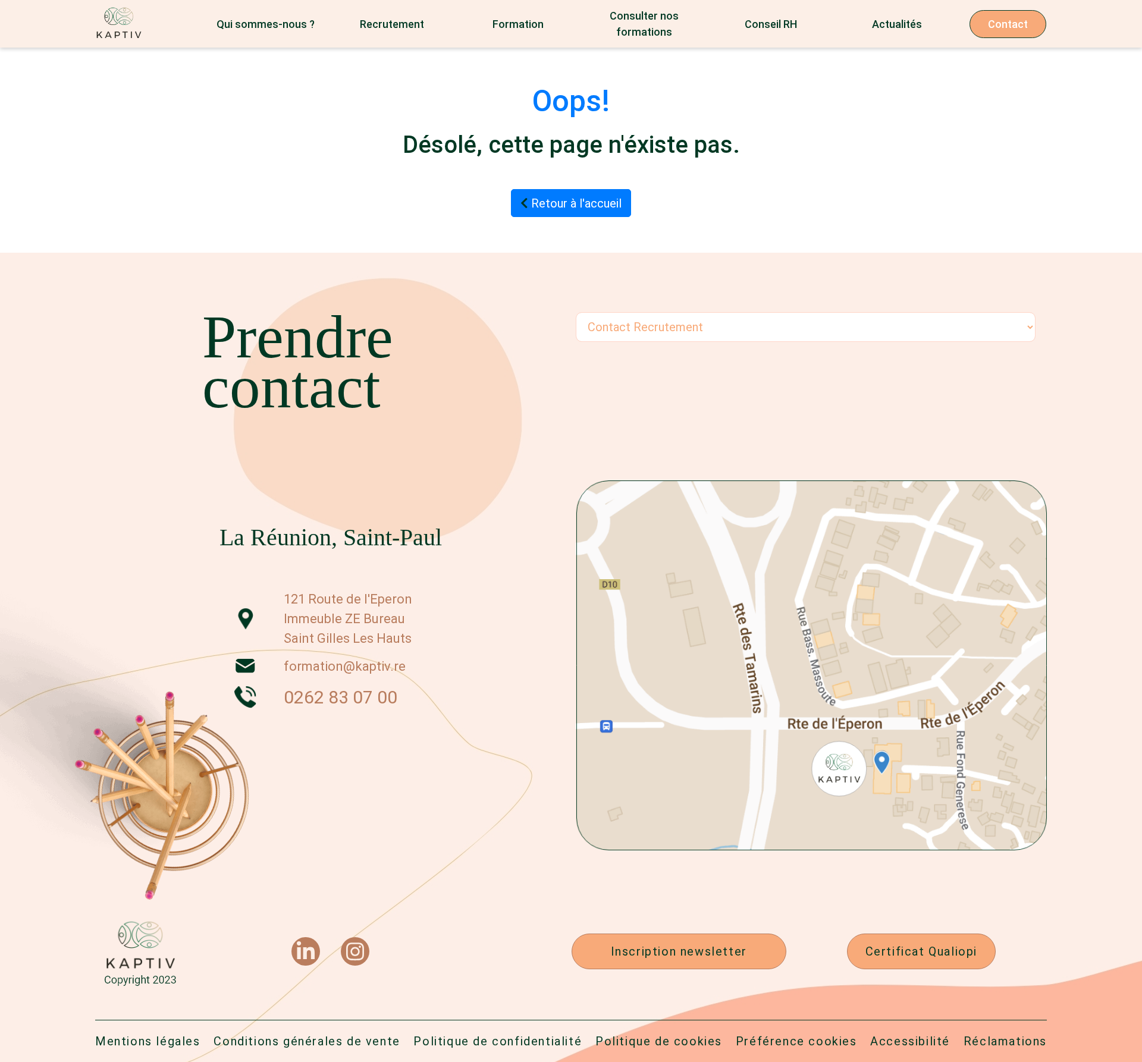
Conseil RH (771, 24)
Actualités (897, 24)
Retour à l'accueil (575, 203)
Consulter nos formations (644, 24)
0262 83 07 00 (340, 697)
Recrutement (392, 24)
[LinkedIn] (306, 951)
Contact (1008, 24)
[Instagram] (355, 951)
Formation (518, 24)
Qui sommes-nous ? (266, 24)
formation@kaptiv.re (345, 666)
